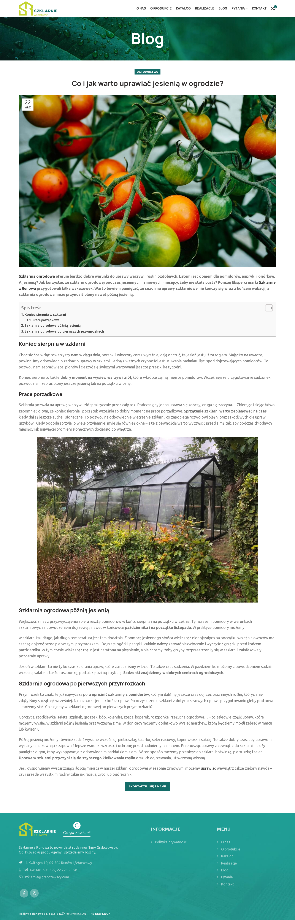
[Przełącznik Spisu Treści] (267, 308)
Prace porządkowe (45, 320)
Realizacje (229, 863)
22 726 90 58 (67, 870)
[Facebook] (24, 893)
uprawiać (208, 768)
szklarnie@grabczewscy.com (46, 877)
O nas (225, 842)
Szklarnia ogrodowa (37, 276)
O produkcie (230, 849)
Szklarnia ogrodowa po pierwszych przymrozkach (64, 331)
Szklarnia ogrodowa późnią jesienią (53, 325)
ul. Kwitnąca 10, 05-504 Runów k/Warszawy (58, 863)
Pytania (227, 877)
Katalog (227, 856)
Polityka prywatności (171, 842)
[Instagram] (34, 893)
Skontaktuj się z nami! (147, 786)
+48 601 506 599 (42, 870)
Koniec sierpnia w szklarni (45, 314)
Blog (224, 870)
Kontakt (227, 884)
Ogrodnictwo (147, 71)
